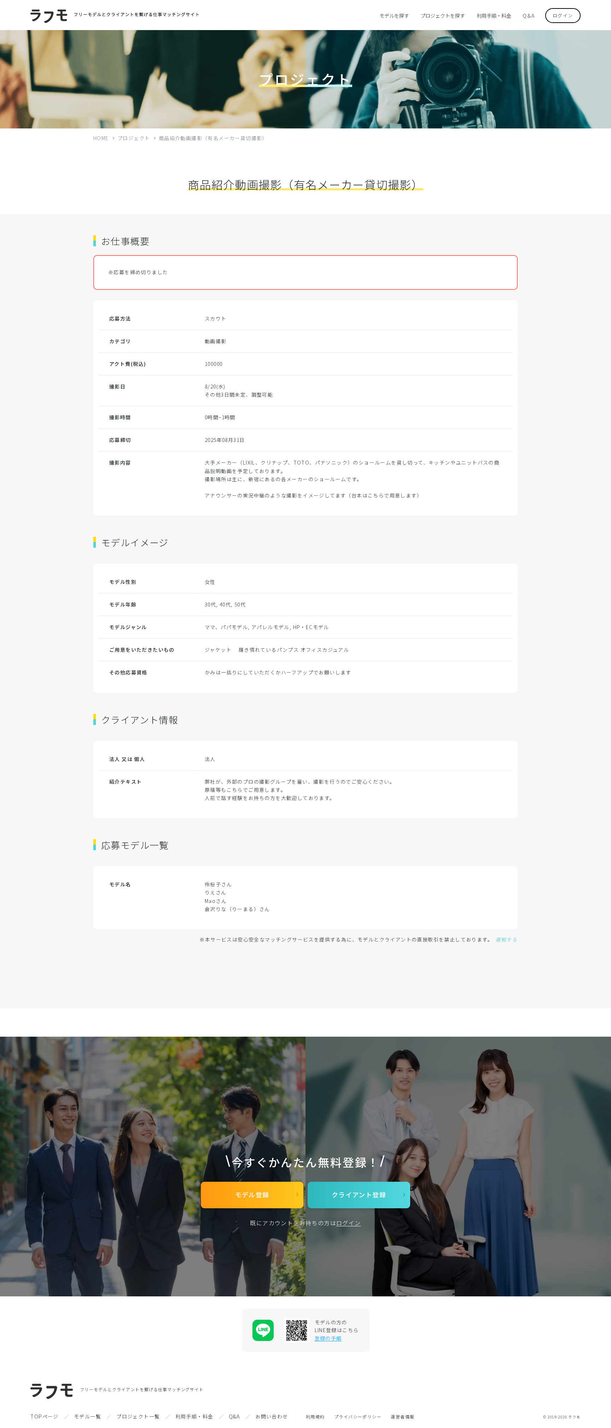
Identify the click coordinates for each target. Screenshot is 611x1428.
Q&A (234, 1416)
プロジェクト (133, 138)
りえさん (216, 892)
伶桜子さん (218, 884)
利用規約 (315, 1416)
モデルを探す (394, 15)
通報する (507, 939)
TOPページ (44, 1416)
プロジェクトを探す (442, 15)
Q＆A (528, 15)
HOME (101, 138)
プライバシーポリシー (358, 1416)
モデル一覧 (87, 1416)
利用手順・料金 (494, 15)
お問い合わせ (271, 1416)
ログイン (563, 15)
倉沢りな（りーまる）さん (237, 908)
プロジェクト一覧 (138, 1416)
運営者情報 (402, 1416)
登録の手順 (328, 1338)
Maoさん (216, 900)
